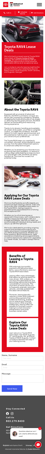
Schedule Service (23, 13)
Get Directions (38, 13)
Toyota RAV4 (12, 140)
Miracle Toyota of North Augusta (19, 59)
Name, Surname (9, 355)
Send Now (12, 388)
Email (4, 364)
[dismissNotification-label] (40, 428)
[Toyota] (5, 4)
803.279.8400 (15, 421)
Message (6, 373)
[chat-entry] (38, 444)
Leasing (12, 275)
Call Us (8, 13)
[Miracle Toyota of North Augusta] (18, 4)
